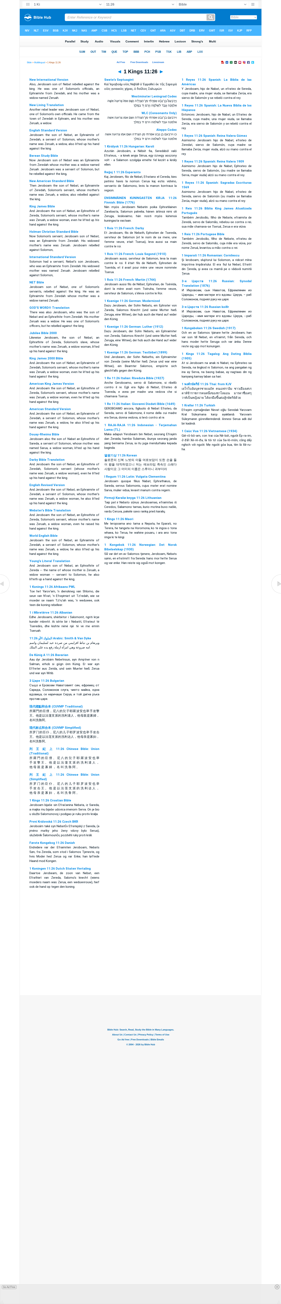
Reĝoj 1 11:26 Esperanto (122, 172)
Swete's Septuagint (119, 80)
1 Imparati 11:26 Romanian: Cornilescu (210, 255)
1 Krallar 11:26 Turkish (198, 405)
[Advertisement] (140, 970)
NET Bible (36, 282)
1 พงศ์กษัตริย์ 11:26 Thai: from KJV (206, 384)
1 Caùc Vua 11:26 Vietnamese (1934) (209, 431)
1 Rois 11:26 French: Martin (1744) (130, 280)
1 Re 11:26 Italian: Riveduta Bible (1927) (134, 378)
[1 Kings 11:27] (276, 593)
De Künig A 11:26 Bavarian (48, 655)
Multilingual (39, 62)
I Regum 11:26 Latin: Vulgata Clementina (135, 476)
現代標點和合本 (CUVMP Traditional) (56, 706)
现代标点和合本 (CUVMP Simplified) (55, 728)
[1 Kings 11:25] (5, 593)
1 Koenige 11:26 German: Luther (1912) (133, 327)
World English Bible (43, 536)
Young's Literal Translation (49, 561)
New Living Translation (46, 105)
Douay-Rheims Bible (44, 434)
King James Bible (42, 206)
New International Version (48, 80)
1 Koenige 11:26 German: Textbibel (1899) (135, 352)
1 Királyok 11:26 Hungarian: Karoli (129, 146)
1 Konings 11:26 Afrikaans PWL (52, 587)
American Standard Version (50, 409)
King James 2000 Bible (46, 358)
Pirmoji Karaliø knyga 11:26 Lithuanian (132, 498)
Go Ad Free (9, 1287)
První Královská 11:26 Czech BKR (53, 821)
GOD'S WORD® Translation (49, 308)
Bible (29, 62)
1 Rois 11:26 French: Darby (124, 228)
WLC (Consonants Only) (159, 113)
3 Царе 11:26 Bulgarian (46, 681)
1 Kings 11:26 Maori (118, 519)
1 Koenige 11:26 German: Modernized (132, 301)
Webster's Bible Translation (50, 510)
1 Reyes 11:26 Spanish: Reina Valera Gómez (214, 136)
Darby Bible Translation (47, 460)
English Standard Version (48, 130)
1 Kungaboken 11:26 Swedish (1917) (209, 328)
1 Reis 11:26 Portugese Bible (203, 234)
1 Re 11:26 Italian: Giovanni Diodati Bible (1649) (139, 404)
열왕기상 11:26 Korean (120, 455)
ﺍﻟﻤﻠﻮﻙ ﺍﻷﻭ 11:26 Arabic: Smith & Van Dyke (60, 638)
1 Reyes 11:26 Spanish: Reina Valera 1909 (213, 161)
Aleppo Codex (166, 130)
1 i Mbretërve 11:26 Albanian (50, 612)
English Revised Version (47, 485)
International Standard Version (52, 257)
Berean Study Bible (43, 156)
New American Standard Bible (51, 181)
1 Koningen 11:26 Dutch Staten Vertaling (60, 868)
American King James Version (51, 384)
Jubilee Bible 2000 (43, 333)
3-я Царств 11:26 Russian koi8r (205, 307)
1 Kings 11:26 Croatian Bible (50, 800)
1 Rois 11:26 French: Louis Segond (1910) (135, 254)
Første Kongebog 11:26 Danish (52, 843)
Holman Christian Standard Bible (53, 232)
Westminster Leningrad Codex (154, 96)
